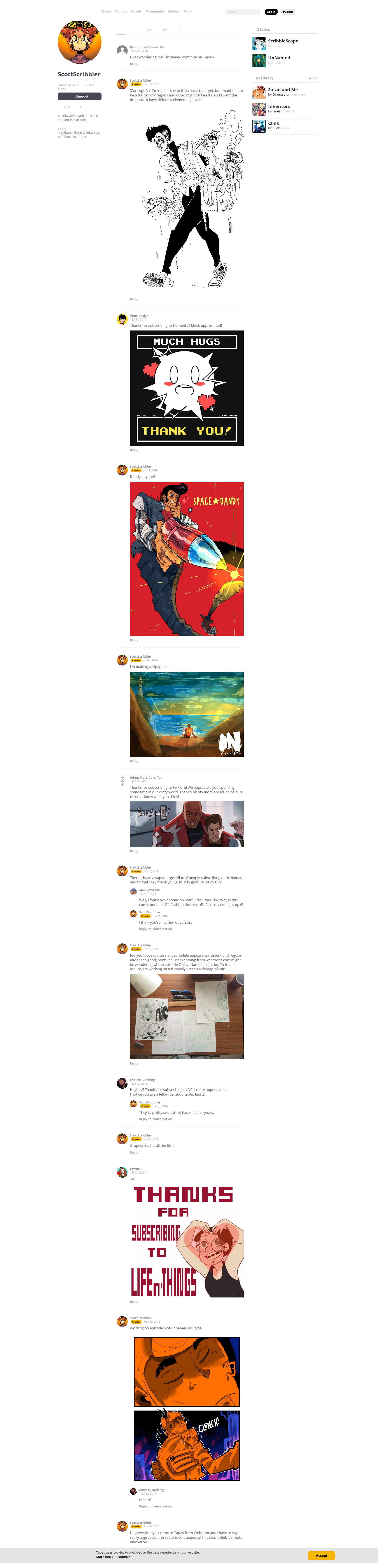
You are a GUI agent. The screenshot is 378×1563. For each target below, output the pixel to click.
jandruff (279, 111)
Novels (136, 11)
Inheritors (279, 106)
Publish (288, 11)
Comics (121, 11)
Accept (321, 1555)
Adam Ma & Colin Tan (146, 778)
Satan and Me (283, 90)
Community (155, 11)
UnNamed (279, 58)
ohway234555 (149, 890)
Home (106, 11)
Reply (134, 64)
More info (103, 1557)
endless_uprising (142, 1080)
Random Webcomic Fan (148, 47)
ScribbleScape (283, 41)
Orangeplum (282, 94)
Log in (271, 11)
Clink (273, 123)
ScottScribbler (140, 80)
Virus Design (139, 316)
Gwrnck (136, 1169)
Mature (173, 11)
